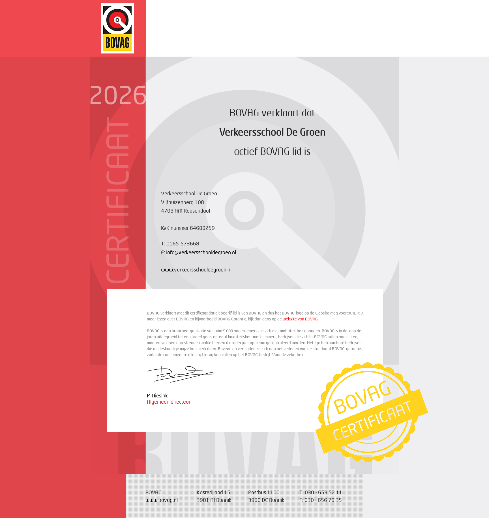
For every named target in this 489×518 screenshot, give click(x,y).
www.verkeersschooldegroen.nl (196, 269)
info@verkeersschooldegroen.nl (201, 252)
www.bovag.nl (161, 500)
